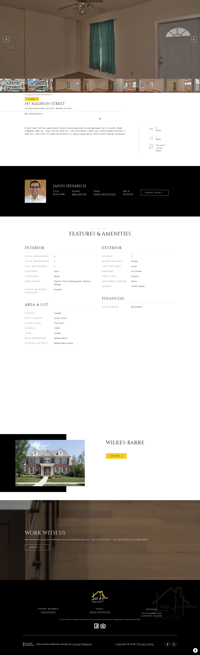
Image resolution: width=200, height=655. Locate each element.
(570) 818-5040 (48, 612)
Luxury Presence (82, 644)
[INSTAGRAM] (174, 644)
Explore (115, 456)
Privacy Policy (146, 644)
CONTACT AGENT (153, 193)
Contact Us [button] (35, 547)
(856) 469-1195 (79, 194)
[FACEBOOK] (167, 644)
